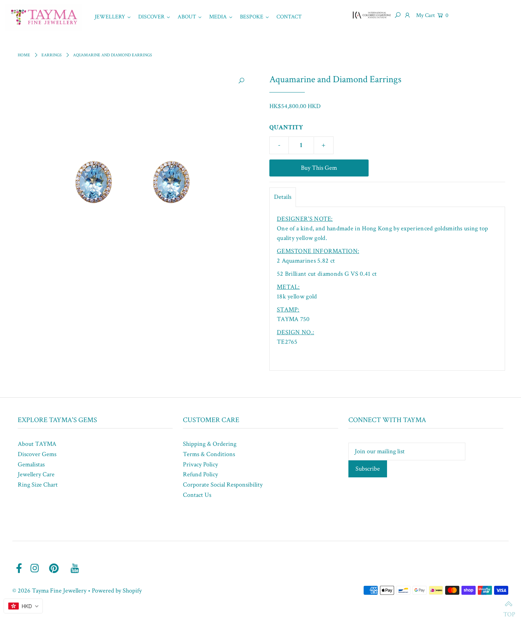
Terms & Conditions (209, 454)
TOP (508, 604)
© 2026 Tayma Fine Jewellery (49, 591)
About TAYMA (37, 444)
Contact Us (197, 495)
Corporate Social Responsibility (223, 485)
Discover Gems (37, 454)
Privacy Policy (200, 464)
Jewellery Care (36, 474)
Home (24, 55)
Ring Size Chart (38, 485)
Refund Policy (200, 474)
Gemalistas (31, 464)
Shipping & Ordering (209, 444)
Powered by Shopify (117, 591)
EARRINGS (51, 55)
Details (282, 197)
